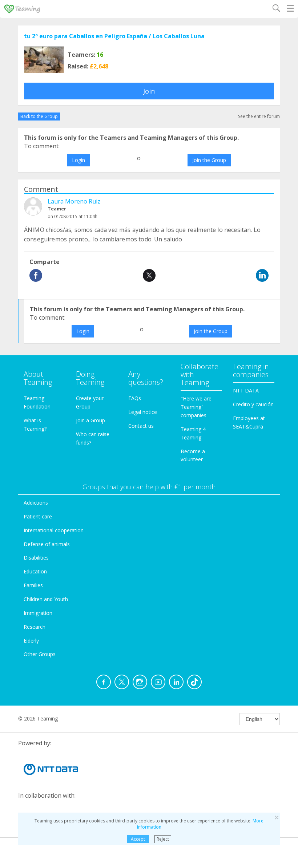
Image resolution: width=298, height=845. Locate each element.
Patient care (38, 516)
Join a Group (90, 420)
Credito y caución (253, 404)
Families (33, 585)
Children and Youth (46, 599)
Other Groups (40, 654)
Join (149, 91)
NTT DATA (246, 390)
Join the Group (209, 160)
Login (78, 160)
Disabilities (36, 557)
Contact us (141, 425)
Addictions (36, 502)
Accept (138, 839)
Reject (163, 839)
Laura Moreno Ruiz (74, 201)
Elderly (31, 640)
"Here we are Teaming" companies (196, 407)
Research (34, 626)
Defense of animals (47, 544)
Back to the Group (39, 116)
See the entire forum (259, 116)
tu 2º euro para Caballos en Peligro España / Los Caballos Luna (114, 36)
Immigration (38, 612)
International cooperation (54, 530)
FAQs (134, 398)
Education (35, 571)
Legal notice (142, 411)
